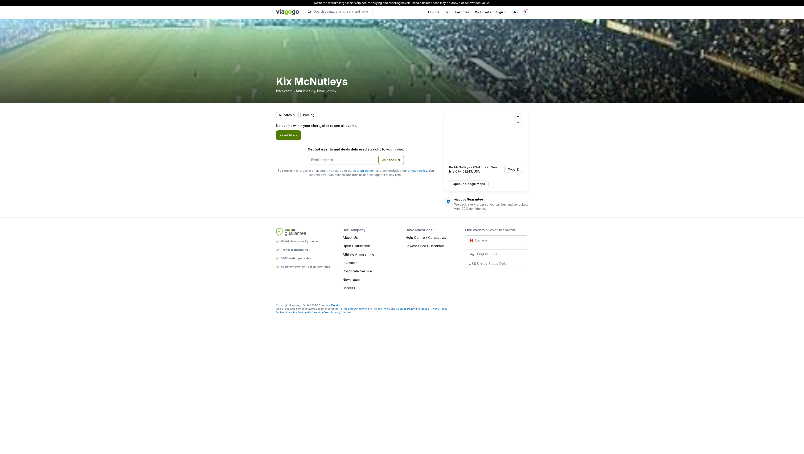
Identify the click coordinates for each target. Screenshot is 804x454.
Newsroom (351, 279)
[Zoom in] (518, 117)
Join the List (391, 160)
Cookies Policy (405, 308)
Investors (349, 263)
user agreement (364, 170)
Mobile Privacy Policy (434, 308)
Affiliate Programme (358, 254)
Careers (348, 288)
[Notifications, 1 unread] (524, 12)
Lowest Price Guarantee (424, 246)
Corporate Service (357, 271)
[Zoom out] (518, 123)
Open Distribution (356, 246)
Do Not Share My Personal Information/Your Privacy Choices (313, 312)
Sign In (501, 12)
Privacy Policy (381, 308)
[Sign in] (514, 12)
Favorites (462, 12)
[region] (486, 136)
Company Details (329, 305)
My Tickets (483, 12)
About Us (350, 237)
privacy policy (417, 170)
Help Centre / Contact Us (425, 237)
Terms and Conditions (353, 308)
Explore (434, 12)
